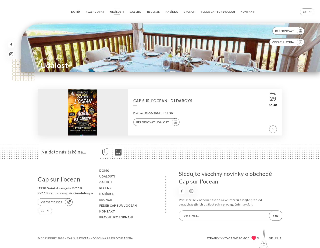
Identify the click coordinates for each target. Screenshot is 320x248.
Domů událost (52, 59)
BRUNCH (189, 11)
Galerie (136, 11)
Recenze (153, 11)
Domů (75, 11)
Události (117, 11)
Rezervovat (95, 11)
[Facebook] (11, 45)
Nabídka (172, 11)
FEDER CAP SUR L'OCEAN (218, 11)
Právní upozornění (116, 217)
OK (275, 216)
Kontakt (247, 11)
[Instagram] (11, 54)
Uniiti (278, 238)
